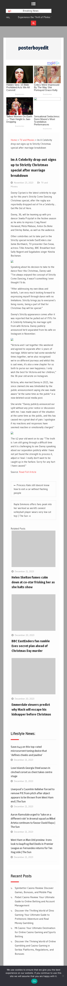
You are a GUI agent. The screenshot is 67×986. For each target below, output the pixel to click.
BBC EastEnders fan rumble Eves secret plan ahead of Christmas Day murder (31, 646)
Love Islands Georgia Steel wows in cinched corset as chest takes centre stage (31, 772)
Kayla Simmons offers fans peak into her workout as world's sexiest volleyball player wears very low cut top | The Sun (33, 510)
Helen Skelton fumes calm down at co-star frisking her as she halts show (33, 582)
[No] (63, 975)
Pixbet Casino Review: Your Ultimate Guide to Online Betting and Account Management (35, 901)
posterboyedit (33, 48)
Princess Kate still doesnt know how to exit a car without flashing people (31, 489)
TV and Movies (27, 139)
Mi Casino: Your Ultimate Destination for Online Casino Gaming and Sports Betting (35, 932)
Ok (34, 981)
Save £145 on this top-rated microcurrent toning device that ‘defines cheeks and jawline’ (29, 751)
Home (14, 139)
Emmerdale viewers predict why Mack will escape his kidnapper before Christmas (31, 709)
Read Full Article (27, 471)
